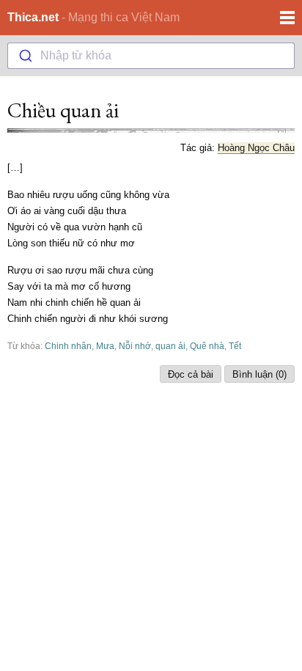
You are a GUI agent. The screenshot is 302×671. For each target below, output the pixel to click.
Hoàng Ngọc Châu (256, 147)
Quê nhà (207, 346)
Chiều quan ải (63, 110)
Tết (235, 346)
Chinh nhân (68, 346)
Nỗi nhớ (135, 346)
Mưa (105, 346)
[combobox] (151, 56)
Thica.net (33, 17)
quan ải (170, 346)
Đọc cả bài (190, 374)
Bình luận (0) (259, 374)
